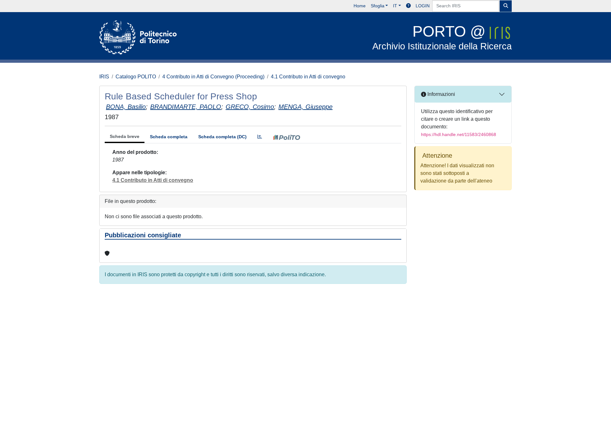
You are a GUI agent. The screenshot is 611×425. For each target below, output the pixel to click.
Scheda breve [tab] (124, 136)
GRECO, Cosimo (250, 106)
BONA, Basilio (126, 106)
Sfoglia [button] (377, 5)
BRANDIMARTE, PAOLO (185, 106)
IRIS (104, 76)
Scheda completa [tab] (168, 136)
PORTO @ (442, 37)
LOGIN (423, 5)
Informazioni (440, 94)
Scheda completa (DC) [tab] (222, 136)
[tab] (259, 136)
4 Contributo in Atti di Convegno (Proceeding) (213, 76)
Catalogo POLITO (136, 76)
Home (360, 5)
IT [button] (395, 5)
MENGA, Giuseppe (305, 106)
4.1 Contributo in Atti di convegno (308, 76)
